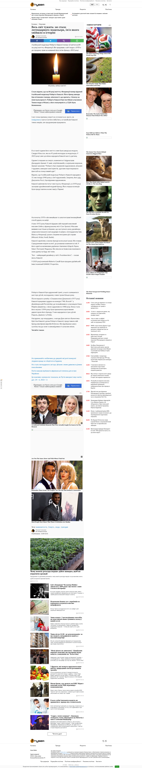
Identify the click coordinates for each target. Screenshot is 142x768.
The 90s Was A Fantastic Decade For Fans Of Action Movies (97, 213)
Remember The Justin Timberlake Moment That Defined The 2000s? (96, 114)
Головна (33, 9)
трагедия (64, 527)
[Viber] (63, 40)
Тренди (57, 9)
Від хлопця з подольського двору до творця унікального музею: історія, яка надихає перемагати (101, 375)
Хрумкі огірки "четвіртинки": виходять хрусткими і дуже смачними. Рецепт (48, 18)
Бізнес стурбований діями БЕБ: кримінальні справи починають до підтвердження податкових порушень (101, 413)
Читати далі (57, 734)
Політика (108, 9)
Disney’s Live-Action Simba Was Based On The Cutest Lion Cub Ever (98, 243)
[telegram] (106, 5)
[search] (110, 4)
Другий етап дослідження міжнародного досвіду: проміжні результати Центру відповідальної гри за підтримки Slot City (101, 394)
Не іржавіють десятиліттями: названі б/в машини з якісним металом (89, 14)
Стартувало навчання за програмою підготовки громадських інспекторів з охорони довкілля (99, 367)
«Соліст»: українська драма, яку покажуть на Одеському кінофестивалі (100, 313)
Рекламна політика (100, 0)
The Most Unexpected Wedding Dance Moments (98, 292)
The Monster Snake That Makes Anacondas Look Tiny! (96, 84)
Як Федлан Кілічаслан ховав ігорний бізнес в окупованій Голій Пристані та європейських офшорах (101, 422)
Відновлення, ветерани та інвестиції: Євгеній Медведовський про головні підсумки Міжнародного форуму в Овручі (50, 14)
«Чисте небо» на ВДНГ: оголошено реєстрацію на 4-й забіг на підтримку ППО (100, 320)
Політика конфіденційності (87, 0)
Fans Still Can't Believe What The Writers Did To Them (96, 133)
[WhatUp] (77, 40)
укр (92, 4)
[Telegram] (50, 40)
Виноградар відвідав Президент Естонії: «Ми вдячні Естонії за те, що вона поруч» (100, 430)
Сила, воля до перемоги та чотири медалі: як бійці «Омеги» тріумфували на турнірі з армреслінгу (101, 305)
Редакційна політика (73, 0)
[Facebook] (37, 40)
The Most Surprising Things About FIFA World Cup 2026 (98, 54)
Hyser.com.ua (63, 752)
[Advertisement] (57, 136)
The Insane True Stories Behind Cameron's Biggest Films (96, 153)
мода (57, 527)
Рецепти (83, 9)
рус (97, 4)
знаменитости (41, 527)
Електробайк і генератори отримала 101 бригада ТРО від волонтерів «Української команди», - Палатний (101, 358)
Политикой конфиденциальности (78, 766)
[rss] (103, 5)
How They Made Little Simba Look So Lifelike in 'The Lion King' (98, 183)
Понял (117, 766)
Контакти (109, 0)
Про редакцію (63, 0)
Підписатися (75, 111)
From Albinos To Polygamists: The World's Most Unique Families (97, 273)
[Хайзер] (37, 5)
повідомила (36, 120)
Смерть (51, 527)
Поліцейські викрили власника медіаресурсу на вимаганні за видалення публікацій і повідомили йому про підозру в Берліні (100, 384)
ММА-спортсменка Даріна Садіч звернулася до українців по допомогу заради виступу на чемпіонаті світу (101, 328)
